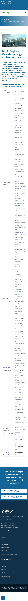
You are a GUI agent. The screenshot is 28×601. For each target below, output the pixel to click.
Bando (8, 19)
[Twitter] (4, 530)
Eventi (4, 569)
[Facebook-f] (2, 530)
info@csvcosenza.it (6, 3)
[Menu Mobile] (24, 7)
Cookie (9, 588)
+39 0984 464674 (6, 1)
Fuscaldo (4, 551)
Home (3, 19)
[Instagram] (6, 530)
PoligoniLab (22, 588)
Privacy (5, 588)
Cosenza (4, 541)
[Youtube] (8, 530)
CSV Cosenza (7, 587)
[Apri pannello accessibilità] (3, 598)
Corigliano (5, 544)
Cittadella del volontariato (9, 554)
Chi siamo (5, 563)
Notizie (4, 566)
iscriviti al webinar (17, 87)
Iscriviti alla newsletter (8, 573)
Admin (23, 587)
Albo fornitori (6, 576)
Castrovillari (5, 547)
